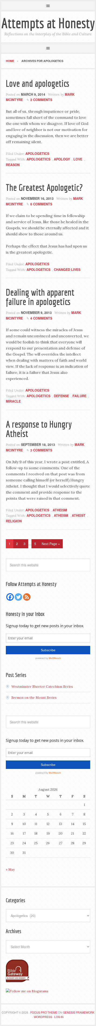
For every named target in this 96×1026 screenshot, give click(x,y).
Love (77, 159)
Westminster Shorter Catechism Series (42, 686)
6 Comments (41, 204)
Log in (59, 1017)
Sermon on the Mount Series (34, 697)
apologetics (38, 159)
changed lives (67, 269)
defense (61, 395)
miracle (13, 401)
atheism (61, 515)
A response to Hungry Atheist (39, 429)
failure (79, 395)
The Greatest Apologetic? (44, 187)
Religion (14, 521)
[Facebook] (10, 597)
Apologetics (37, 153)
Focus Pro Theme (43, 1012)
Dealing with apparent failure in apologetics (40, 297)
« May (10, 869)
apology (62, 159)
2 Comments (41, 99)
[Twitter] (18, 597)
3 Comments (41, 450)
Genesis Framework (78, 1012)
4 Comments (41, 318)
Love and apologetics (37, 83)
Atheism (60, 510)
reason (13, 164)
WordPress (43, 1017)
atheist (79, 515)
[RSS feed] (27, 597)
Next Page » (51, 543)
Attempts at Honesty (48, 23)
